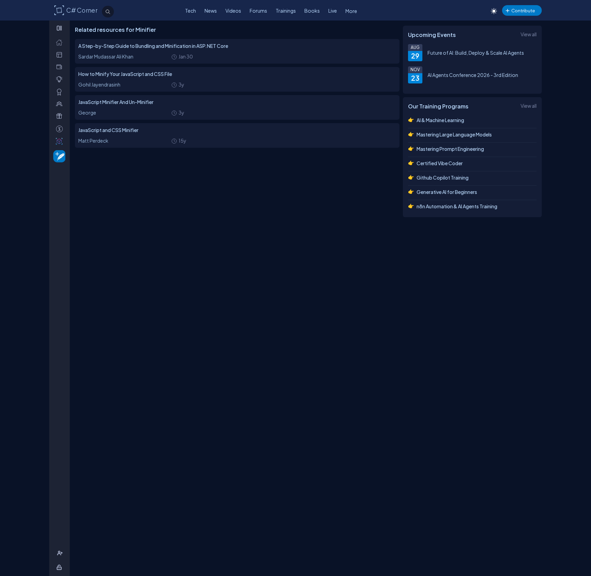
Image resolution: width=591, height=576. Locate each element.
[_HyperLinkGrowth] (58, 156)
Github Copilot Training (443, 177)
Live (332, 11)
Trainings (286, 11)
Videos (233, 11)
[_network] (61, 104)
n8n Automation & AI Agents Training (457, 206)
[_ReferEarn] (61, 116)
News (211, 11)
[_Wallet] (61, 67)
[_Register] (61, 553)
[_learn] (61, 79)
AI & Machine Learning (440, 120)
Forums (258, 11)
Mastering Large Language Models (454, 134)
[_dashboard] (61, 55)
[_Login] (60, 567)
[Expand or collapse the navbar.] (60, 28)
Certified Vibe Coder (440, 163)
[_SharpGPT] (61, 141)
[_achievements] (61, 92)
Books (312, 11)
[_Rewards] (61, 128)
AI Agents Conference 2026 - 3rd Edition (473, 75)
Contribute (523, 10)
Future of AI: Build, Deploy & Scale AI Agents (476, 53)
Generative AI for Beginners (447, 192)
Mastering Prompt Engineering (450, 149)
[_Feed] (61, 42)
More (351, 11)
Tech (190, 11)
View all (529, 34)
